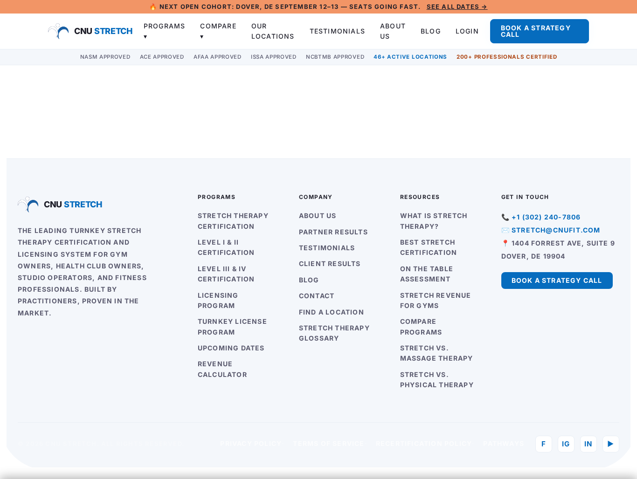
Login (467, 31)
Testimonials (337, 31)
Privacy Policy (251, 443)
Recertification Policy (424, 443)
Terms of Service (328, 443)
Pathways (503, 443)
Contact (316, 296)
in (588, 443)
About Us (318, 215)
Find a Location (331, 312)
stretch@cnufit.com (556, 230)
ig (566, 443)
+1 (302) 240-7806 (546, 217)
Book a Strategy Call (536, 31)
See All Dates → (457, 6)
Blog (431, 31)
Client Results (330, 263)
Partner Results (333, 232)
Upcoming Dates (231, 348)
